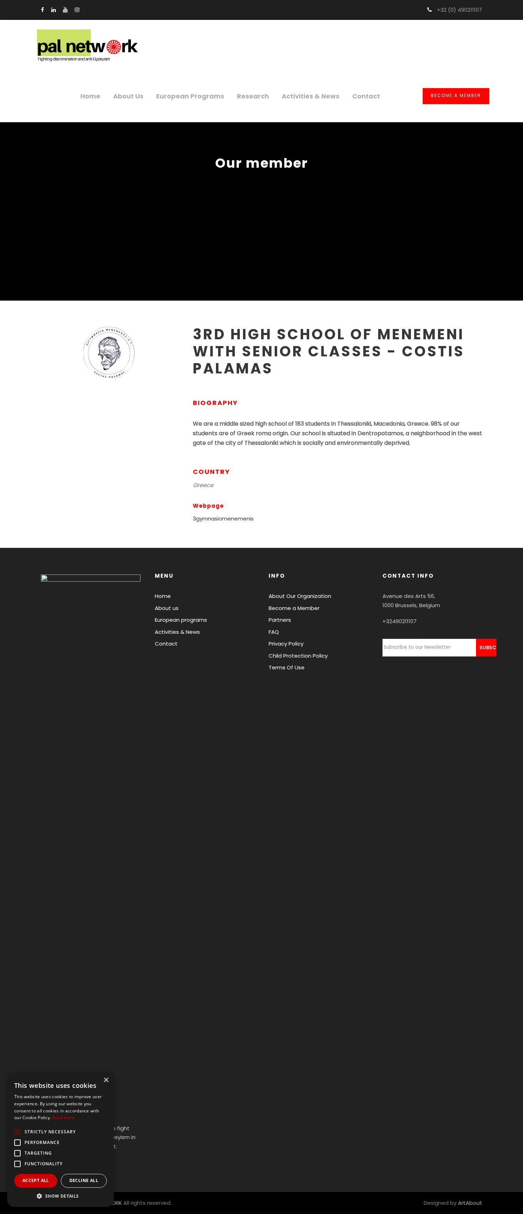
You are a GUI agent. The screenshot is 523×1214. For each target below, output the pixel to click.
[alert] (60, 1140)
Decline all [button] (83, 1180)
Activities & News (310, 96)
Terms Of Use (287, 667)
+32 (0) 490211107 (458, 10)
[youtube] (65, 10)
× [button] (106, 1080)
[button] (60, 1196)
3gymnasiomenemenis (223, 518)
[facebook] (42, 10)
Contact (366, 96)
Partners (280, 620)
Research (253, 96)
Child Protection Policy (298, 655)
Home (90, 96)
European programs (190, 96)
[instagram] (77, 10)
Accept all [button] (35, 1180)
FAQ (274, 632)
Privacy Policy (286, 643)
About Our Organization (300, 596)
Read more (63, 1118)
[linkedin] (53, 10)
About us (128, 96)
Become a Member (456, 95)
